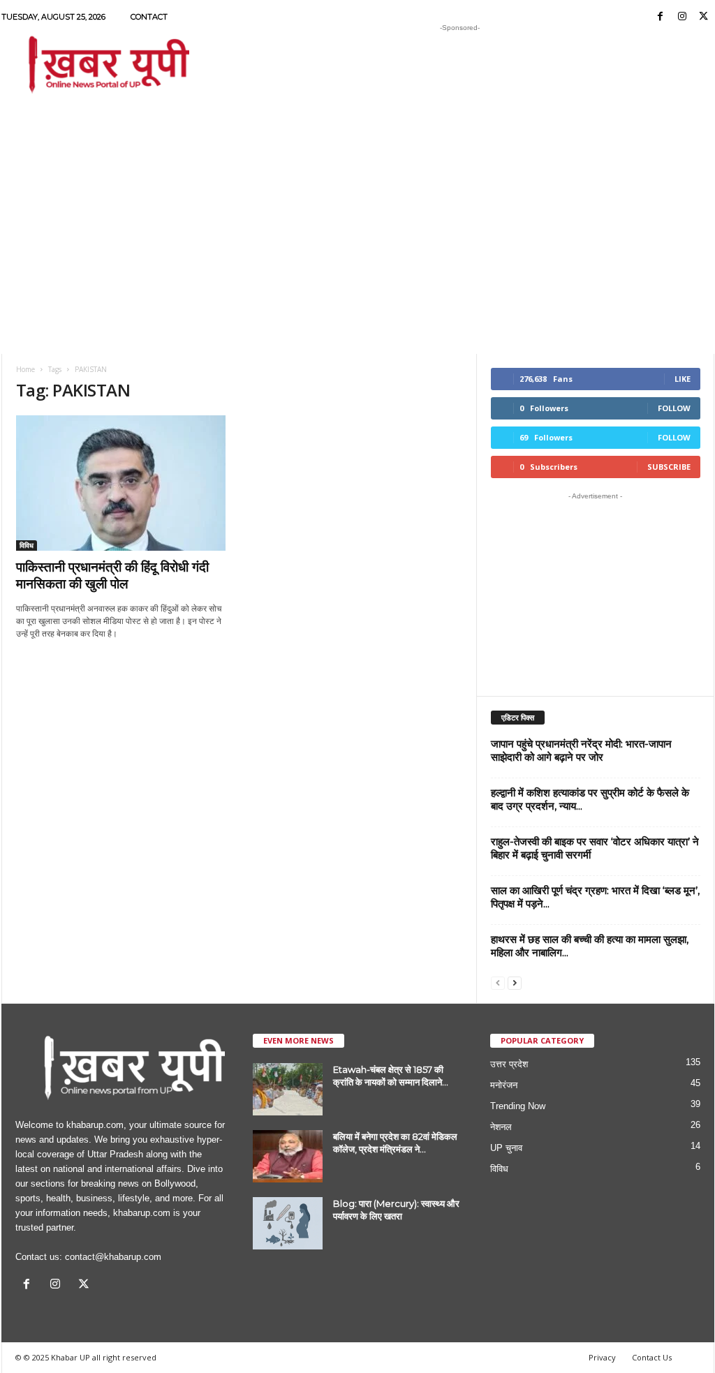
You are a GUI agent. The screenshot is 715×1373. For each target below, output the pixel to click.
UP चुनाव (506, 1148)
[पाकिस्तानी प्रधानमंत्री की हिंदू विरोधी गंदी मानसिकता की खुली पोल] (121, 483)
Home (25, 369)
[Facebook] (660, 17)
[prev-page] (498, 982)
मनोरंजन (503, 1085)
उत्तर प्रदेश (509, 1064)
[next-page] (515, 982)
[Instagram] (682, 17)
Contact (149, 17)
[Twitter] (703, 17)
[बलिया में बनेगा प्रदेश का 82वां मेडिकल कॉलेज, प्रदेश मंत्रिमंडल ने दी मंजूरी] (288, 1156)
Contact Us (652, 1357)
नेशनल (501, 1127)
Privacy (602, 1357)
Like (683, 378)
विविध (27, 545)
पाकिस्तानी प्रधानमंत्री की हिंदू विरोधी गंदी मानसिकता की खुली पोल (112, 575)
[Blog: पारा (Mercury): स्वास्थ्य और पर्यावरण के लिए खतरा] (288, 1223)
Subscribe (669, 466)
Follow (674, 408)
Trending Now (517, 1106)
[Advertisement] (460, 65)
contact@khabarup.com (113, 1257)
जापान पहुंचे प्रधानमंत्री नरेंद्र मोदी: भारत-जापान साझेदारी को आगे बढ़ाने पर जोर (581, 750)
